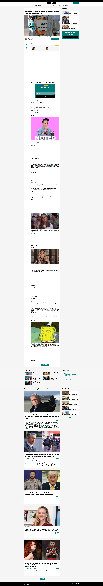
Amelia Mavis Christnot (29, 420)
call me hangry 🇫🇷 (50, 36)
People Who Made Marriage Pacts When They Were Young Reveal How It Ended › (70, 373)
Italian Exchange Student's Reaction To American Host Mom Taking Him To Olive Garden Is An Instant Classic (54, 373)
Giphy (44, 229)
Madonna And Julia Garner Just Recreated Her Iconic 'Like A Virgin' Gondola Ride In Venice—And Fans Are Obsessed (73, 18)
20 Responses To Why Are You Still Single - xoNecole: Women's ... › (70, 375)
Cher (35, 230)
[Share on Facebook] (26, 44)
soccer (27, 571)
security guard (51, 570)
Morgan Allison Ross (28, 568)
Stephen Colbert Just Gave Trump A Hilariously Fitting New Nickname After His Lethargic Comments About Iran (37, 383)
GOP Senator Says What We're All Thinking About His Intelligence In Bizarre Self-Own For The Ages (73, 394)
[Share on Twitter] (26, 46)
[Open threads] (76, 583)
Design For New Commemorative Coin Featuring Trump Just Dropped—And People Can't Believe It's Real (42, 416)
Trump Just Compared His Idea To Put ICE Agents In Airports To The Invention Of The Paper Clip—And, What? (73, 13)
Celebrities (71, 16)
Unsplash (54, 36)
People (58, 5)
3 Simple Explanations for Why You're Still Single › (70, 380)
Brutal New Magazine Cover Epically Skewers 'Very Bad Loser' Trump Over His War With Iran (73, 404)
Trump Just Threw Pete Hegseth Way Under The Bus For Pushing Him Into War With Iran (73, 23)
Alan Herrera (27, 458)
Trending (53, 5)
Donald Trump (71, 11)
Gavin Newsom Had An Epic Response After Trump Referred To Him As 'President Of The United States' (73, 409)
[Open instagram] (78, 583)
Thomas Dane (31, 38)
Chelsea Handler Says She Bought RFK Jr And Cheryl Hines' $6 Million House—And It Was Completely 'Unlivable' (37, 378)
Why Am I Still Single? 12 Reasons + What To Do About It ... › (70, 377)
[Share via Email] (26, 48)
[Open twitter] (74, 583)
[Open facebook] (72, 583)
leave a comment (45, 364)
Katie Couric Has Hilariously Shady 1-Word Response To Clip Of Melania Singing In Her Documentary (73, 414)
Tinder (35, 112)
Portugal (52, 165)
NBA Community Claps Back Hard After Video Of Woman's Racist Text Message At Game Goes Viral (73, 399)
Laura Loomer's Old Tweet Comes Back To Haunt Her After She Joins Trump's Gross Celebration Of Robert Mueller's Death (54, 378)
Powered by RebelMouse (76, 584)
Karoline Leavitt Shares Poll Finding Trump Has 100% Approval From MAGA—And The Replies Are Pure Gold (37, 373)
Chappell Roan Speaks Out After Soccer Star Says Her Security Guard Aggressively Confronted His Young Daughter (41, 564)
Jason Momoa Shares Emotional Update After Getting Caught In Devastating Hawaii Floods (73, 28)
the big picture (65, 5)
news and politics (38, 5)
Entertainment (46, 5)
